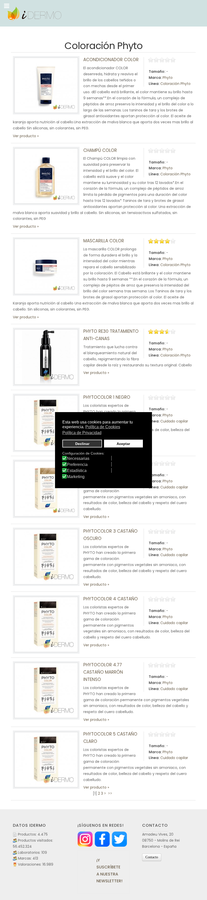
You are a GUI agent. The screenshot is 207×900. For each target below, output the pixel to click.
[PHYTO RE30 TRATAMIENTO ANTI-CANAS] (46, 357)
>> (110, 793)
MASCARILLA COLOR (103, 241)
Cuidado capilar (174, 421)
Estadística (77, 471)
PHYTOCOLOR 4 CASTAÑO (110, 599)
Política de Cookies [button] (102, 427)
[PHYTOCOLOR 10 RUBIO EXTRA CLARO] (46, 488)
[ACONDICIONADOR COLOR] (46, 85)
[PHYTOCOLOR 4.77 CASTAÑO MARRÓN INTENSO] (46, 690)
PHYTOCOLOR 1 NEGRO (106, 397)
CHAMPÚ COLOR (100, 150)
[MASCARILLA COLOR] (46, 266)
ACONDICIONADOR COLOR (111, 60)
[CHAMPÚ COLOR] (46, 176)
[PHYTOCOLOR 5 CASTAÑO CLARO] (46, 759)
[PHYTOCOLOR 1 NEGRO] (46, 423)
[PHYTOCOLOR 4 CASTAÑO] (46, 624)
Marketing (76, 477)
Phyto (168, 77)
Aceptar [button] (123, 444)
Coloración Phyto (175, 83)
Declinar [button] (82, 444)
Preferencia (77, 465)
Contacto (151, 857)
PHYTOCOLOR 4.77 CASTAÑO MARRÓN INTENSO (103, 672)
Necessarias (78, 459)
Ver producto (24, 135)
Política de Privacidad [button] (81, 433)
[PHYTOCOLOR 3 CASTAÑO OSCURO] (46, 556)
